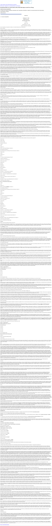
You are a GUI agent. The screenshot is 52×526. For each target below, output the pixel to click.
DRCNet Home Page (10, 4)
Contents (1, 4)
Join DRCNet (15, 4)
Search (6, 4)
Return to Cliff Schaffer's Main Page (4, 524)
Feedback (4, 4)
